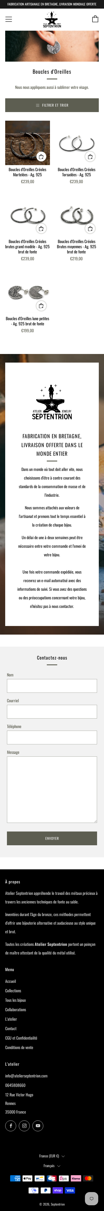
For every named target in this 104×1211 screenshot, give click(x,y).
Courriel (13, 700)
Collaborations (15, 1009)
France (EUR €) (49, 1156)
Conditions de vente (19, 1047)
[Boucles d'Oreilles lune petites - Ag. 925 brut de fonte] (27, 292)
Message (13, 752)
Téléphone (14, 726)
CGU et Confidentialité (21, 1038)
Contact (10, 1028)
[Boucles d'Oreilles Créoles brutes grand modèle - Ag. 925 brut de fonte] (27, 215)
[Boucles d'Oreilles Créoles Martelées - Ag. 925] (27, 143)
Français (49, 1165)
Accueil (10, 981)
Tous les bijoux (15, 1000)
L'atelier (11, 1019)
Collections (13, 990)
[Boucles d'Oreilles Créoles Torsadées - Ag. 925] (76, 143)
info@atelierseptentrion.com (26, 1076)
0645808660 (15, 1085)
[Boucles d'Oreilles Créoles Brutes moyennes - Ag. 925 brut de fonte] (76, 215)
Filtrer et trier (55, 105)
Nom (10, 675)
